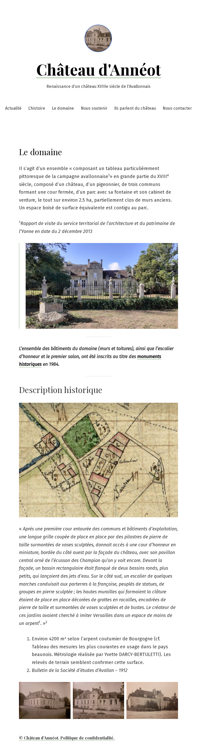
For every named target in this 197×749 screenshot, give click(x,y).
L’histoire (36, 108)
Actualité (13, 108)
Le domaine (63, 108)
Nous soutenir (94, 108)
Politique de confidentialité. (87, 738)
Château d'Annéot (98, 69)
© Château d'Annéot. (39, 738)
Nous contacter (177, 108)
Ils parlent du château (135, 108)
